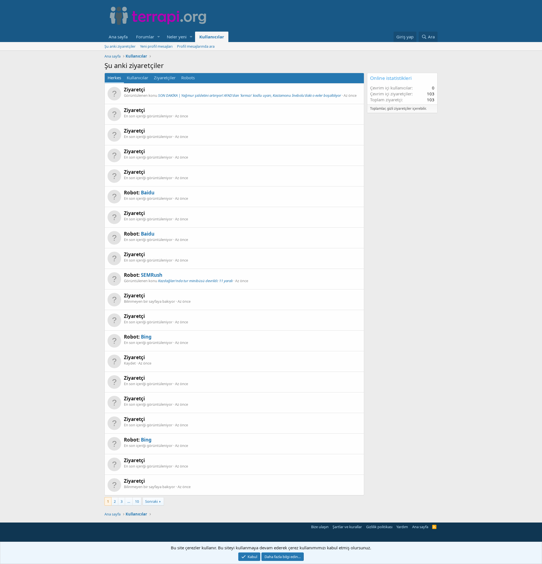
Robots (188, 77)
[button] (159, 37)
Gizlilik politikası (379, 526)
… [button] (128, 501)
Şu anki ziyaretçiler (120, 46)
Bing (146, 336)
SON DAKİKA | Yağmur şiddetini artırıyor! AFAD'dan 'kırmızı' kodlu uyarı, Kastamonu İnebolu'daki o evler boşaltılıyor (249, 95)
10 (137, 501)
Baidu (147, 192)
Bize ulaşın (320, 526)
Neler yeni (177, 36)
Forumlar (145, 36)
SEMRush (151, 275)
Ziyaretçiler (165, 77)
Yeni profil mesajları (156, 46)
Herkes (114, 77)
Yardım (402, 526)
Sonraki (151, 501)
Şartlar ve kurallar (347, 526)
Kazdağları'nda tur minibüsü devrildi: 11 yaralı (195, 280)
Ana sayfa (118, 36)
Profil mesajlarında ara (196, 46)
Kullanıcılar (211, 36)
